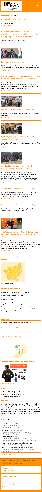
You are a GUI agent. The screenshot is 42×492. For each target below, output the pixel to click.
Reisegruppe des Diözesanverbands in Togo (19, 109)
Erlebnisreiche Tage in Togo (12, 62)
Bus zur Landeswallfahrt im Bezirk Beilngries (19, 205)
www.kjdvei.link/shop (8, 383)
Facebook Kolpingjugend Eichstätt (14, 392)
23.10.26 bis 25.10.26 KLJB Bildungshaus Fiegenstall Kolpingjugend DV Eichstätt (18, 449)
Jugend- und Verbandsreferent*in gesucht (18, 188)
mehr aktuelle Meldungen (11, 256)
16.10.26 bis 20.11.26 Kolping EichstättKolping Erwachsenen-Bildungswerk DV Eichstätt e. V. (19, 438)
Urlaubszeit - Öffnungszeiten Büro (15, 19)
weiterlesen (6, 25)
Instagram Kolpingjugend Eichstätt (14, 394)
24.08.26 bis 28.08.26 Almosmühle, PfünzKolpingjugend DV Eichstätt (15, 425)
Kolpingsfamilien (8, 283)
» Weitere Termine (7, 454)
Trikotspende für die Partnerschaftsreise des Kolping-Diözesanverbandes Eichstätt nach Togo (19, 234)
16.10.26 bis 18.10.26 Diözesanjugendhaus (17, 444)
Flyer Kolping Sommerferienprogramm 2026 (17, 322)
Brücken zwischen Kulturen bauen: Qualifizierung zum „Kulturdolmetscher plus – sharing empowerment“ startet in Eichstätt (20, 34)
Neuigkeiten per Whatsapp (11, 396)
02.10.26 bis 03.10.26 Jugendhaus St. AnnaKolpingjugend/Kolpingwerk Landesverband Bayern (18, 432)
